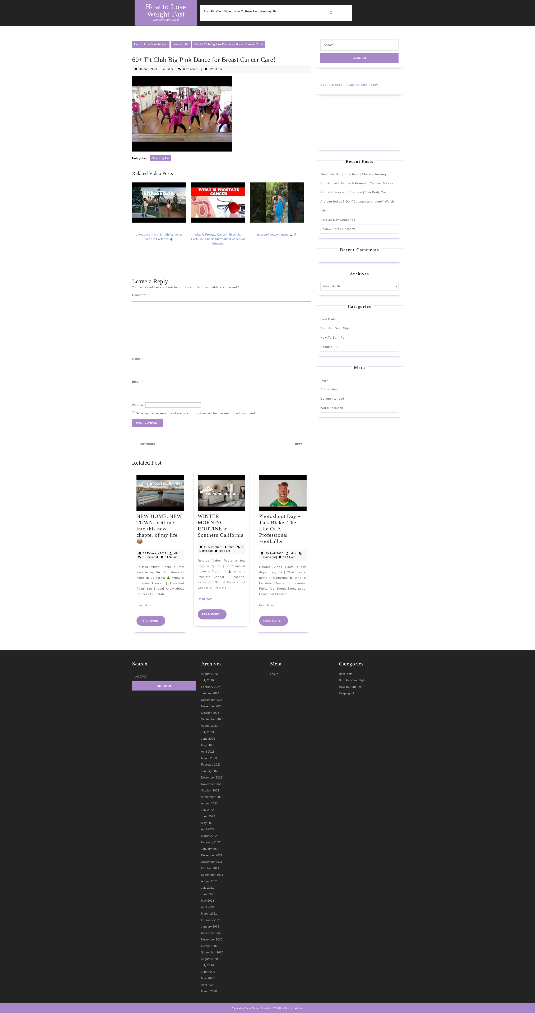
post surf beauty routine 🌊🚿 (277, 234)
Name (137, 358)
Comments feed (332, 398)
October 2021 (210, 868)
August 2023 (209, 725)
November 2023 (211, 706)
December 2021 (211, 855)
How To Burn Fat (245, 11)
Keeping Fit (268, 11)
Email (137, 381)
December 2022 (211, 777)
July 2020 (207, 965)
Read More (143, 605)
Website (138, 405)
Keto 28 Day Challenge (337, 219)
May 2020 (207, 978)
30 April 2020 (148, 69)
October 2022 (210, 790)
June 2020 (208, 971)
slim (170, 69)
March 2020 (209, 991)
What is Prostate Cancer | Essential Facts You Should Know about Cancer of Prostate (218, 239)
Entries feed (329, 389)
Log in (325, 380)
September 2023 (212, 719)
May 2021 (207, 900)
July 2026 (207, 680)
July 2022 (207, 810)
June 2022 (208, 816)
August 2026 (209, 673)
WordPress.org (331, 407)
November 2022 (211, 784)
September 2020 (212, 952)
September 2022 (212, 797)
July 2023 (207, 732)
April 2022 (207, 829)
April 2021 (207, 907)
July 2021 (207, 887)
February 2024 (211, 686)
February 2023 (211, 764)
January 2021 (210, 926)
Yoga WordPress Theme (246, 1008)
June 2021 (208, 894)
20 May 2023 (212, 547)
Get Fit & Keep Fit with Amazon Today (349, 84)
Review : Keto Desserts (338, 229)
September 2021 (212, 874)
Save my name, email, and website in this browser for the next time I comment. (196, 413)
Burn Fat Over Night (217, 11)
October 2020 (210, 946)
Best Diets (328, 319)
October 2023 (210, 712)
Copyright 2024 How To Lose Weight (282, 1008)
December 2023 (211, 699)
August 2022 (209, 803)
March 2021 (209, 913)
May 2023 (207, 745)
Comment (140, 295)
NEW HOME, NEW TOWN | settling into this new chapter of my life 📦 (159, 528)
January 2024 (210, 693)
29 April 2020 (274, 553)
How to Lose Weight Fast (166, 10)
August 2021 (209, 881)
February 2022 (211, 842)
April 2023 (207, 751)
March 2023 (209, 758)
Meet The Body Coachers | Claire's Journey (353, 174)
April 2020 (207, 984)
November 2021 (211, 861)
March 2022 (209, 835)
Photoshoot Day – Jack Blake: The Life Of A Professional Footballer (280, 528)
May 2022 (207, 822)
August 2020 (209, 959)
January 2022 (210, 848)
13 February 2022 (155, 553)
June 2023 (208, 738)
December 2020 (211, 933)
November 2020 (211, 939)
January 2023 (210, 771)
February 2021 (211, 920)
